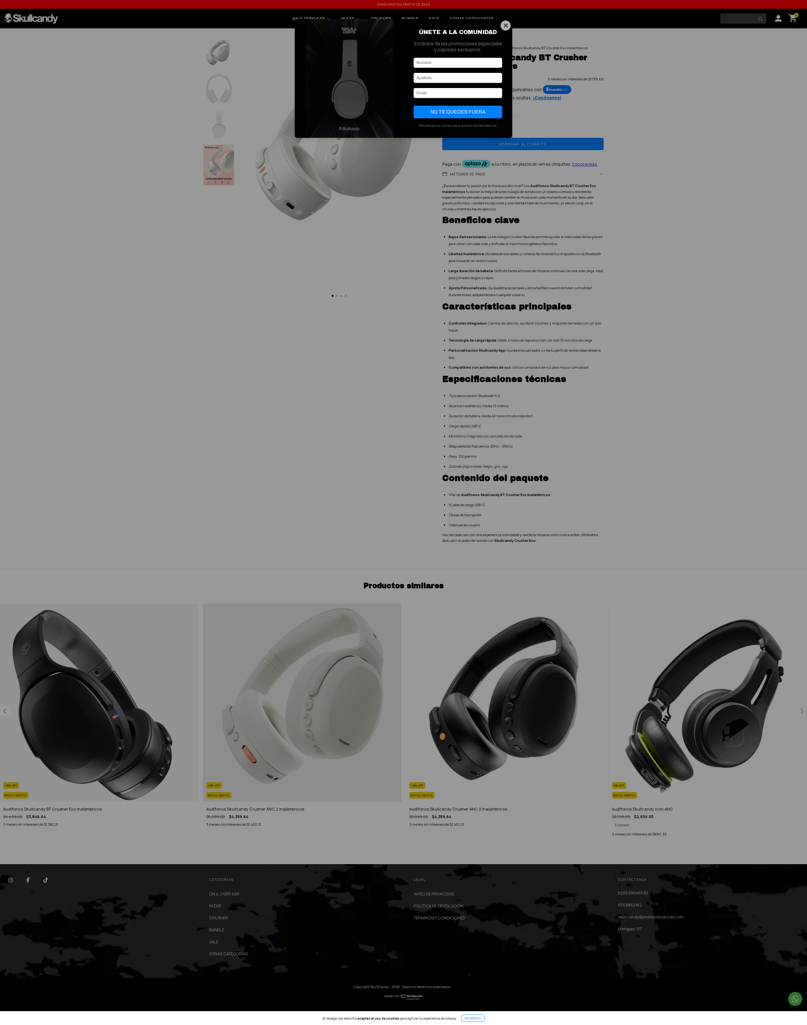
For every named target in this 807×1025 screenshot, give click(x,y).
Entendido (473, 1018)
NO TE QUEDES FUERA (457, 111)
